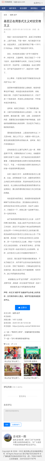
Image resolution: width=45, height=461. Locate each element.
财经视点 (34, 8)
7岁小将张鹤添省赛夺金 (20, 338)
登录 (6, 425)
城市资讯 (12, 8)
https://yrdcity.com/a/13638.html (26, 326)
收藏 (8, 344)
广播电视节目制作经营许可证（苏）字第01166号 (22, 456)
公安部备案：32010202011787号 (22, 459)
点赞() (23, 307)
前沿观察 (23, 8)
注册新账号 (16, 425)
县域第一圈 (19, 436)
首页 (3, 8)
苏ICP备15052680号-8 (31, 454)
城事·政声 (13, 15)
